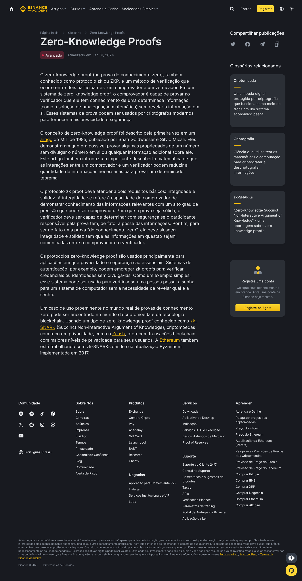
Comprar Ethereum (249, 499)
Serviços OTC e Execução (201, 430)
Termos (81, 442)
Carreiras (82, 417)
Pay (131, 424)
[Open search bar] (231, 9)
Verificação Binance (196, 500)
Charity (134, 461)
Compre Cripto (139, 417)
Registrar (265, 9)
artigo (46, 139)
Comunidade (85, 467)
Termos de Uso (229, 554)
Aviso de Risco (248, 554)
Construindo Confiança (92, 455)
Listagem (135, 489)
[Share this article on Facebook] (247, 44)
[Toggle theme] (292, 8)
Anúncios (82, 424)
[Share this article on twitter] (232, 44)
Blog (79, 461)
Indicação (189, 424)
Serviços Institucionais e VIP (149, 495)
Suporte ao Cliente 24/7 (199, 464)
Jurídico (81, 436)
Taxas (186, 487)
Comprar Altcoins (248, 505)
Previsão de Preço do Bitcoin (256, 462)
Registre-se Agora (258, 308)
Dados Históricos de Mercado (203, 436)
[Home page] (33, 8)
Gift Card (135, 436)
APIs (185, 493)
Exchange (136, 411)
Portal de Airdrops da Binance (204, 512)
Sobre (80, 411)
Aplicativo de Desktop (198, 417)
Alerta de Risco (86, 473)
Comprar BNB (246, 480)
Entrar (246, 9)
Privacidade (84, 448)
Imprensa (82, 430)
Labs (132, 501)
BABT (133, 448)
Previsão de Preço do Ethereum (258, 468)
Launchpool (137, 442)
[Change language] (281, 9)
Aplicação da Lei (194, 518)
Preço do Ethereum (249, 434)
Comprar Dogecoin (249, 493)
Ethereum (170, 340)
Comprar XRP (245, 486)
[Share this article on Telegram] (262, 44)
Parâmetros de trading (198, 506)
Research (135, 455)
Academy (136, 430)
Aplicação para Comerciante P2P (152, 483)
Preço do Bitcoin (247, 428)
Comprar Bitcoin (247, 474)
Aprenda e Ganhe (248, 411)
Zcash (118, 333)
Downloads (190, 411)
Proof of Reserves (195, 442)
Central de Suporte (196, 470)
